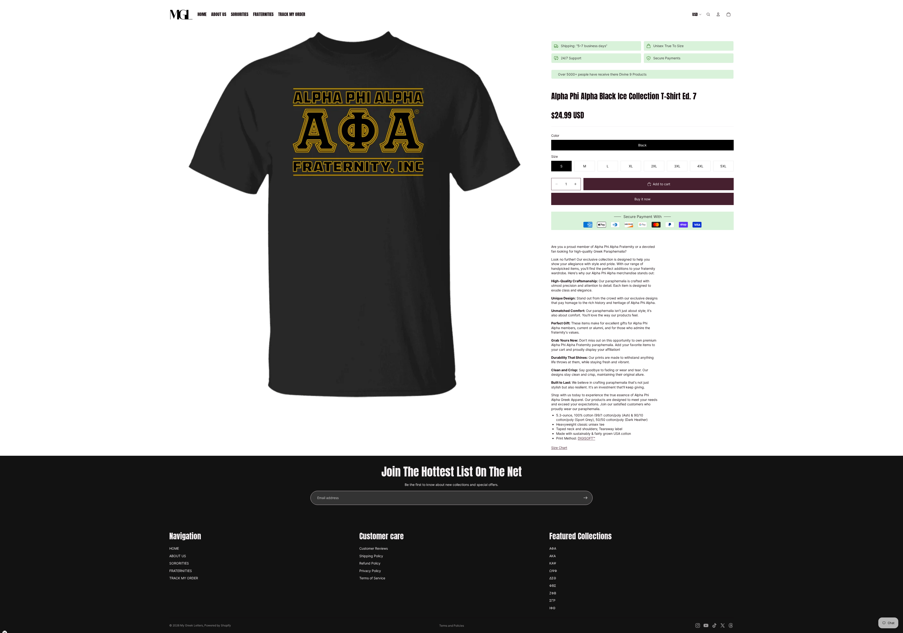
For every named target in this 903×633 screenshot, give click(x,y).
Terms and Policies (451, 625)
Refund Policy (369, 563)
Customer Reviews (373, 548)
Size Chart (559, 448)
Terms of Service (372, 578)
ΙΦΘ (552, 608)
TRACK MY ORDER (183, 578)
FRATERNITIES (180, 571)
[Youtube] (706, 625)
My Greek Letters (191, 625)
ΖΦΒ (552, 593)
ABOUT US (177, 556)
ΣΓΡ (552, 600)
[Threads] (731, 625)
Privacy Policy (370, 571)
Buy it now (642, 199)
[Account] (718, 14)
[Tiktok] (714, 625)
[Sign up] (585, 498)
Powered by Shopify (217, 625)
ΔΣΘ (552, 578)
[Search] (708, 14)
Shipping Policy (371, 556)
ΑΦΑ (552, 548)
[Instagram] (698, 625)
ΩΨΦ (553, 571)
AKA (552, 556)
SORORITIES (179, 563)
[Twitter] (722, 625)
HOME (174, 548)
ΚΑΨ (552, 563)
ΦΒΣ (552, 586)
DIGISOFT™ (586, 438)
